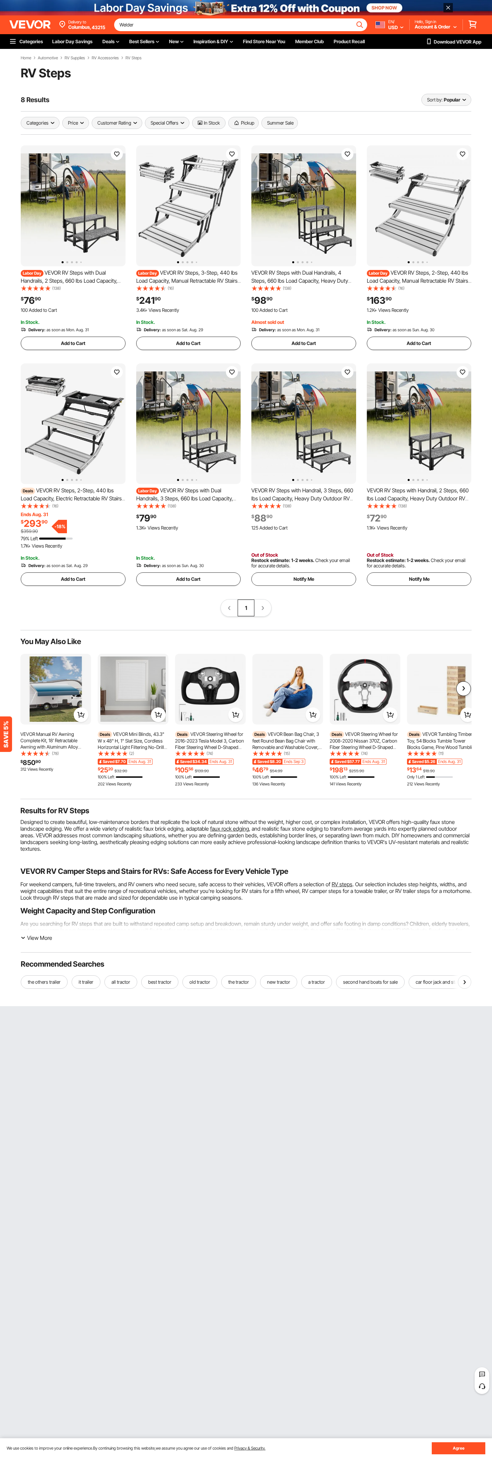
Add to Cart (73, 343)
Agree (459, 1448)
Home (26, 58)
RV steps (342, 884)
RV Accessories (105, 58)
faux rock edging (229, 828)
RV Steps (134, 58)
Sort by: (434, 99)
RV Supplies (75, 58)
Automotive (48, 58)
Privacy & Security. (249, 1448)
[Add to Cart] (81, 714)
